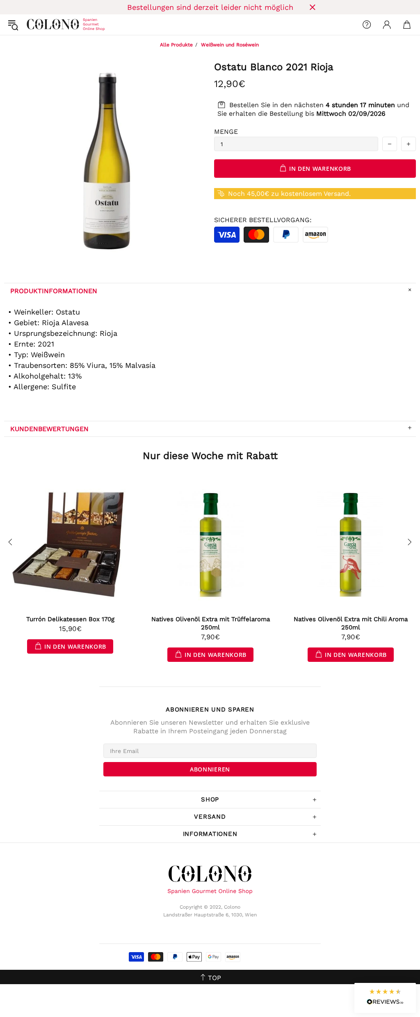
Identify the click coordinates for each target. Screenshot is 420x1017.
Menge (226, 131)
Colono (33, 24)
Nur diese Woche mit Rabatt (210, 455)
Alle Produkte (176, 45)
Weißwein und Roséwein (230, 45)
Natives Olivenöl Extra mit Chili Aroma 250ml (351, 623)
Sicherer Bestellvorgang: (263, 220)
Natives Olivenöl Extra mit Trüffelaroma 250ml (210, 623)
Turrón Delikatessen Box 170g (70, 619)
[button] (385, 998)
